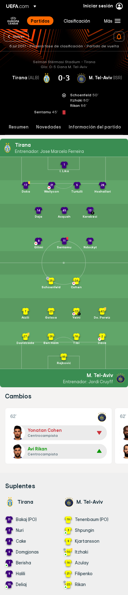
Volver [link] (19, 36)
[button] (111, 20)
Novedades (48, 127)
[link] (40, 20)
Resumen (19, 127)
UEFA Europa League (13, 20)
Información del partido (95, 127)
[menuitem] (42, 20)
